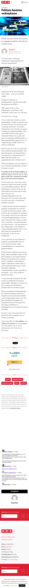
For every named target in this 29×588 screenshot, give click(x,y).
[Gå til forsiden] (8, 531)
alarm (8, 379)
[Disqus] (14, 429)
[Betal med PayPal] (14, 362)
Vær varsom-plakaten (12, 559)
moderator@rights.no (15, 408)
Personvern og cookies (6, 539)
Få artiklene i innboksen (10, 512)
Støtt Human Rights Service (8, 537)
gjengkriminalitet (18, 379)
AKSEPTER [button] (22, 585)
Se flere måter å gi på (14, 369)
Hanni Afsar (12, 49)
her (16, 328)
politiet (24, 383)
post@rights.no (9, 546)
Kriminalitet (4, 7)
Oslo (17, 383)
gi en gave (24, 323)
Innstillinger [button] (14, 585)
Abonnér (23, 516)
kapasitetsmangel (7, 383)
